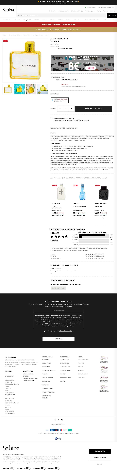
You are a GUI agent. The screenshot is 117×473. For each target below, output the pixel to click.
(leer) (71, 48)
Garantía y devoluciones (48, 370)
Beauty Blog (45, 374)
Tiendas (99, 11)
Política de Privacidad (65, 331)
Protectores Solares (65, 378)
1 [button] (82, 223)
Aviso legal (81, 363)
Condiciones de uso (83, 360)
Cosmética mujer (64, 363)
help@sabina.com (10, 395)
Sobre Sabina (45, 360)
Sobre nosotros (52, 11)
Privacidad (81, 370)
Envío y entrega (46, 367)
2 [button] (83, 223)
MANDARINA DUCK (59, 38)
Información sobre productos (28, 375)
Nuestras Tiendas (46, 363)
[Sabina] (8, 8)
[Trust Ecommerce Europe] (60, 439)
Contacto (105, 11)
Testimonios (45, 385)
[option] (8, 89)
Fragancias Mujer (64, 360)
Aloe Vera (62, 381)
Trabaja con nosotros (29, 380)
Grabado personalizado (48, 392)
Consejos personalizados (76, 11)
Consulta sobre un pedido (30, 378)
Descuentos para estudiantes (46, 397)
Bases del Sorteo (83, 374)
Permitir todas (100, 451)
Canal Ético (81, 378)
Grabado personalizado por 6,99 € (71, 119)
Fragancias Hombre (65, 367)
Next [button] (47, 89)
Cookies (80, 367)
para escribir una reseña (66, 284)
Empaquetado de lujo (47, 389)
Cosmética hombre (65, 371)
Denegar (100, 464)
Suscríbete (58, 339)
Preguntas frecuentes (63, 11)
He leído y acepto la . (59, 331)
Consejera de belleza (47, 378)
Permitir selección (100, 458)
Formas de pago (46, 381)
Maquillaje (62, 374)
